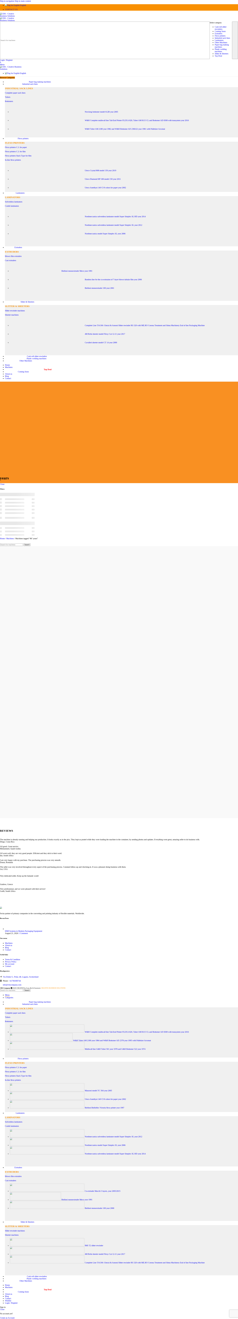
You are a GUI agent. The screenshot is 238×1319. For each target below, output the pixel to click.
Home (2, 538)
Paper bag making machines (222, 46)
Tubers (7, 97)
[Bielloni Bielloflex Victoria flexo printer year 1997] (47, 1108)
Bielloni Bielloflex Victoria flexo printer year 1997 (104, 1108)
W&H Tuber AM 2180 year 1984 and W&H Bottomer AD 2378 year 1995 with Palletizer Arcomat (112, 1040)
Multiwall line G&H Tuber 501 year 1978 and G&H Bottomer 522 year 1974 (115, 1049)
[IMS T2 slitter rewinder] (47, 1245)
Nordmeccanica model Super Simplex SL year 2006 (105, 234)
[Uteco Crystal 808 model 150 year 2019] (47, 170)
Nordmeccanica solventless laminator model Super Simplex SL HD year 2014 (115, 216)
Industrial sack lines (222, 38)
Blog (7, 948)
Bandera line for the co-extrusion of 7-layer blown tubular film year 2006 (113, 279)
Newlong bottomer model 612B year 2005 (101, 112)
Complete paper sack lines (15, 93)
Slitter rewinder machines (15, 311)
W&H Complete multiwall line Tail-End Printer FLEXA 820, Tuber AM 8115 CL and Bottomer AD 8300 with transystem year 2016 (137, 120)
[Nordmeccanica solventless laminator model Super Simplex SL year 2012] (47, 225)
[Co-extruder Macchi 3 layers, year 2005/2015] (47, 1191)
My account (9, 964)
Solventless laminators (13, 202)
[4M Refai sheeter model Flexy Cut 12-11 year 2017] (47, 334)
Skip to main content (23, 1)
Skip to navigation (7, 1)
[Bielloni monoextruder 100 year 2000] (47, 1208)
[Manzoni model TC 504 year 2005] (47, 1091)
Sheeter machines (12, 315)
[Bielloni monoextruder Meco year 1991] (35, 271)
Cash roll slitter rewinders (220, 28)
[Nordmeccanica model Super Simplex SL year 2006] (47, 234)
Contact (8, 950)
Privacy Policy (10, 962)
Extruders (218, 33)
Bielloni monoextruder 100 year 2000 (99, 1208)
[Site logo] (10, 16)
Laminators (219, 40)
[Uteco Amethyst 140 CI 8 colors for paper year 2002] (47, 188)
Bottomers (9, 101)
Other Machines (221, 42)
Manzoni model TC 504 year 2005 (98, 1091)
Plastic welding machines (221, 50)
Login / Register (11, 1303)
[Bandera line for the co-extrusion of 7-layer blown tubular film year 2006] (47, 279)
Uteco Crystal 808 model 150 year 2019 (100, 170)
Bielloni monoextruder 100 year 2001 (99, 288)
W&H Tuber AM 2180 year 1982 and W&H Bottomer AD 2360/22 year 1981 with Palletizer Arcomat (125, 129)
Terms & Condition (12, 959)
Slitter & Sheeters (221, 54)
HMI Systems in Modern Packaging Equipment (23, 931)
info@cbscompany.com (12, 985)
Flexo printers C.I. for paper (16, 147)
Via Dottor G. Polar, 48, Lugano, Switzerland (20, 977)
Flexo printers (220, 36)
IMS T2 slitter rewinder (94, 1245)
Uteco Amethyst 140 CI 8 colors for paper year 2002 (105, 188)
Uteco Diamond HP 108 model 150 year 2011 (103, 179)
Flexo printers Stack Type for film (18, 156)
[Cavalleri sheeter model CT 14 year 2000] (47, 342)
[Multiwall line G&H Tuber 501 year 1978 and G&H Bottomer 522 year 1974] (47, 1049)
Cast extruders (10, 260)
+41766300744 (15, 981)
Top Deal (218, 56)
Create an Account (7, 1318)
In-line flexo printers (13, 160)
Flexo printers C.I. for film (15, 151)
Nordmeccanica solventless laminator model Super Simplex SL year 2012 (113, 225)
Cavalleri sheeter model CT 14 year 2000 (101, 342)
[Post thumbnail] (9, 929)
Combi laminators (12, 206)
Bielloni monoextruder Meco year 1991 (76, 271)
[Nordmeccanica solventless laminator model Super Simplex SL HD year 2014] (47, 216)
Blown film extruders (13, 256)
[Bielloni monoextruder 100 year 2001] (47, 288)
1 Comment (23, 933)
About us (8, 945)
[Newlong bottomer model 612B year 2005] (47, 112)
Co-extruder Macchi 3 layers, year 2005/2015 (102, 1191)
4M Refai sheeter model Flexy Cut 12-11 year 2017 (105, 334)
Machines (10, 538)
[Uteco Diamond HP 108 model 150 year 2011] (47, 179)
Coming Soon (220, 31)
